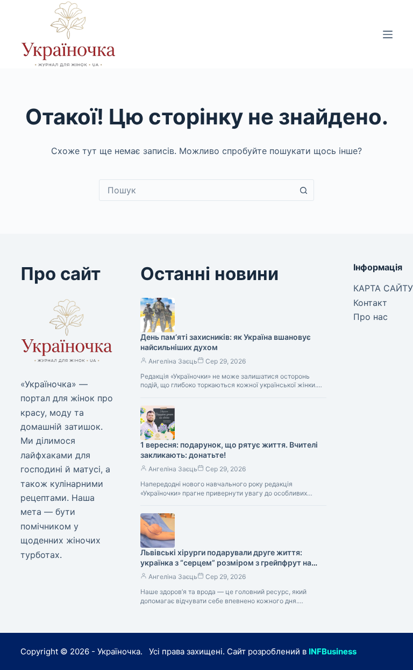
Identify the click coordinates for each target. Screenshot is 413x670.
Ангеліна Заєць (172, 361)
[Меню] (388, 34)
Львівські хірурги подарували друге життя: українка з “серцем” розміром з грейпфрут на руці (225, 562)
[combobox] (196, 190)
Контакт (370, 302)
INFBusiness (333, 651)
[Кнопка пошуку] (303, 190)
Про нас (370, 316)
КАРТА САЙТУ (383, 288)
